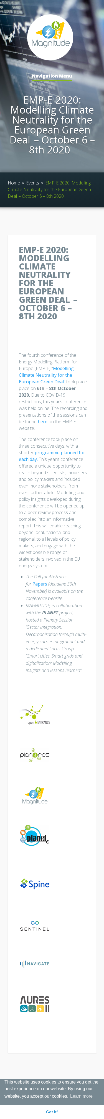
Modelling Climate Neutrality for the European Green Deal (46, 375)
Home (14, 183)
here (42, 422)
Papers (39, 584)
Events (32, 183)
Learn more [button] (81, 1096)
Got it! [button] (52, 1112)
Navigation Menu (52, 76)
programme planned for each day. (52, 456)
